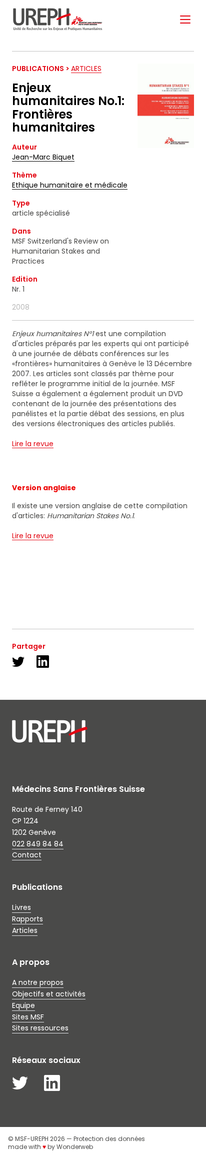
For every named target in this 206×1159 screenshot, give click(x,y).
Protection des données (109, 1138)
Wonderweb (74, 1146)
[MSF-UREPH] (57, 19)
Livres (21, 907)
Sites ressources (40, 1028)
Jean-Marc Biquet (43, 157)
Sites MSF (28, 1017)
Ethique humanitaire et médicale (70, 185)
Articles (86, 69)
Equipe (23, 1005)
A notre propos (38, 982)
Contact (27, 855)
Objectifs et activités (49, 994)
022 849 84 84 (38, 844)
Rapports (27, 919)
